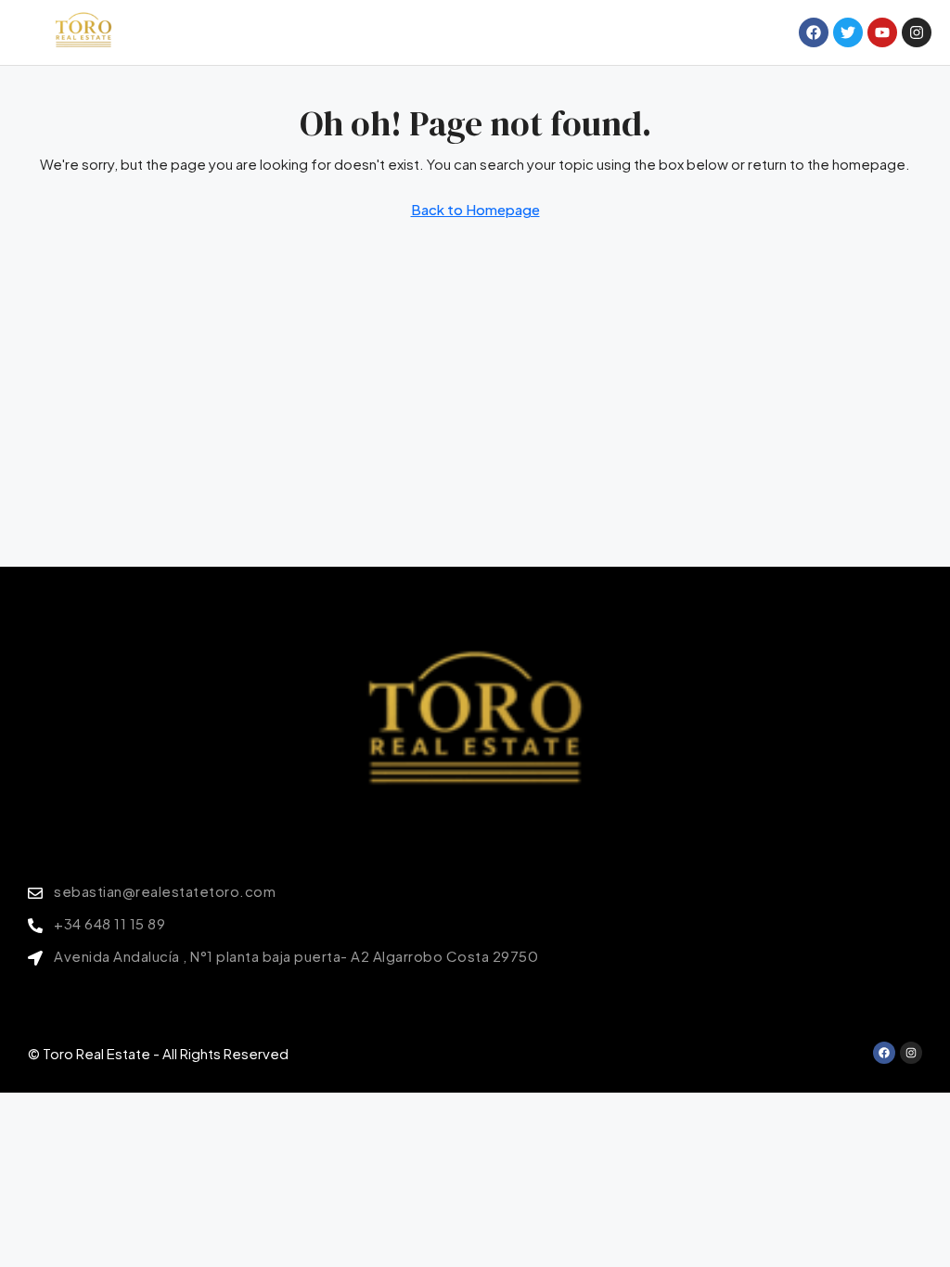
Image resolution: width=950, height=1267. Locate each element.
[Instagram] (911, 1053)
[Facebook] (884, 1053)
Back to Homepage (475, 209)
